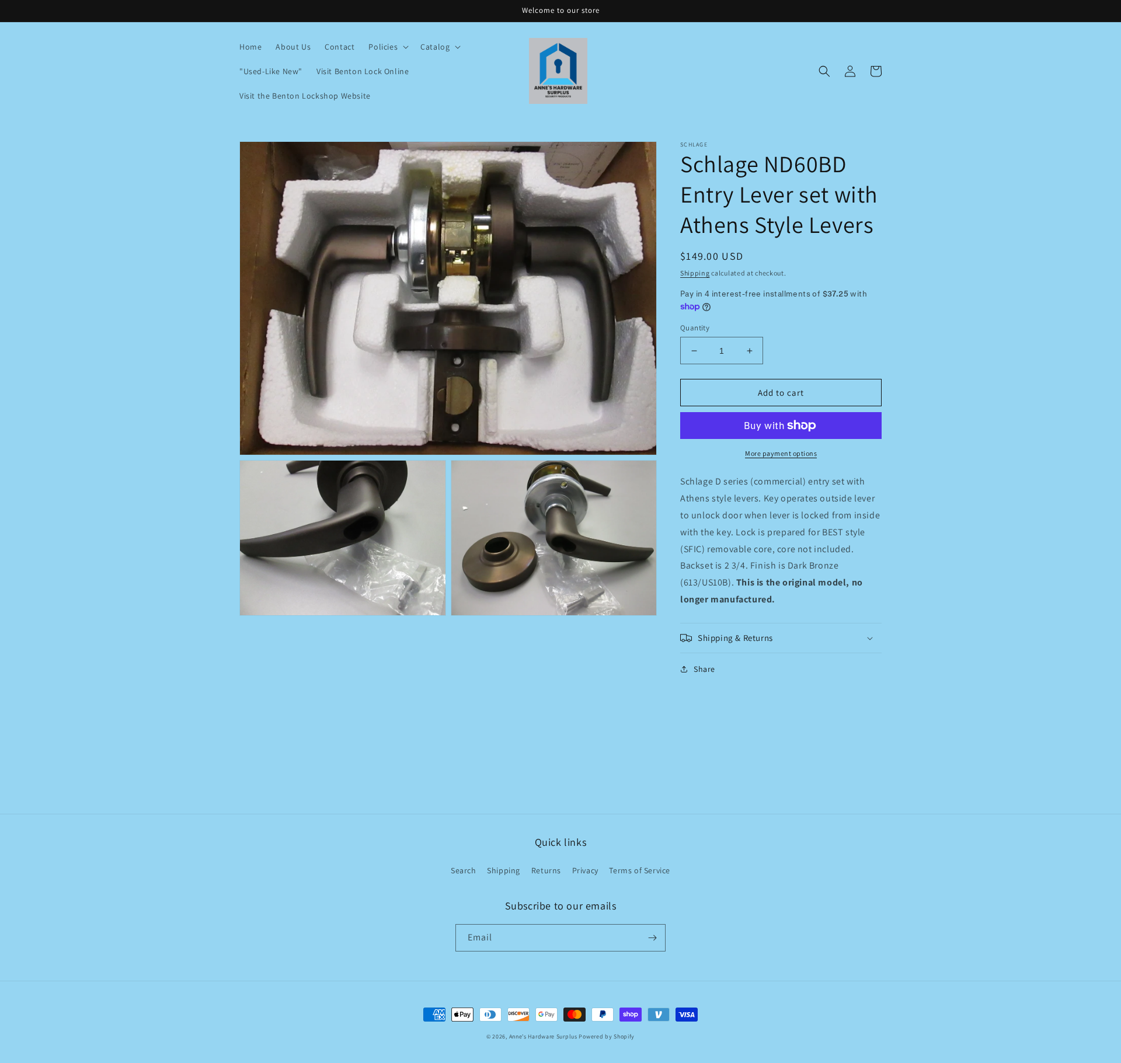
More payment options (781, 453)
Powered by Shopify (607, 1036)
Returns (546, 870)
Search (463, 870)
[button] (387, 46)
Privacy (585, 870)
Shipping (695, 273)
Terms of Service (639, 870)
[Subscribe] (652, 938)
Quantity (694, 328)
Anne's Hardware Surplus (543, 1036)
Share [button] (704, 669)
